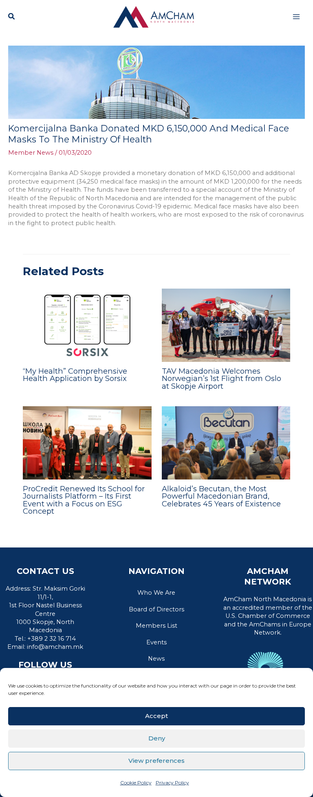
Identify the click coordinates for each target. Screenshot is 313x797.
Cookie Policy (136, 782)
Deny (156, 738)
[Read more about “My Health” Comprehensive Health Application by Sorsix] (87, 324)
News (156, 658)
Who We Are (156, 592)
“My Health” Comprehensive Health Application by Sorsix (75, 374)
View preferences (156, 760)
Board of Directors (156, 609)
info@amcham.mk (55, 646)
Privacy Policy (172, 782)
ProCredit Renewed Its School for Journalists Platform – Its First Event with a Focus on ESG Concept (84, 500)
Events (156, 642)
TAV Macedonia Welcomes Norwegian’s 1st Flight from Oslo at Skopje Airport (221, 378)
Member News (30, 152)
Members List (156, 625)
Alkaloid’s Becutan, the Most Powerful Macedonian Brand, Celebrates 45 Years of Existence (222, 496)
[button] (11, 17)
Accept (156, 716)
